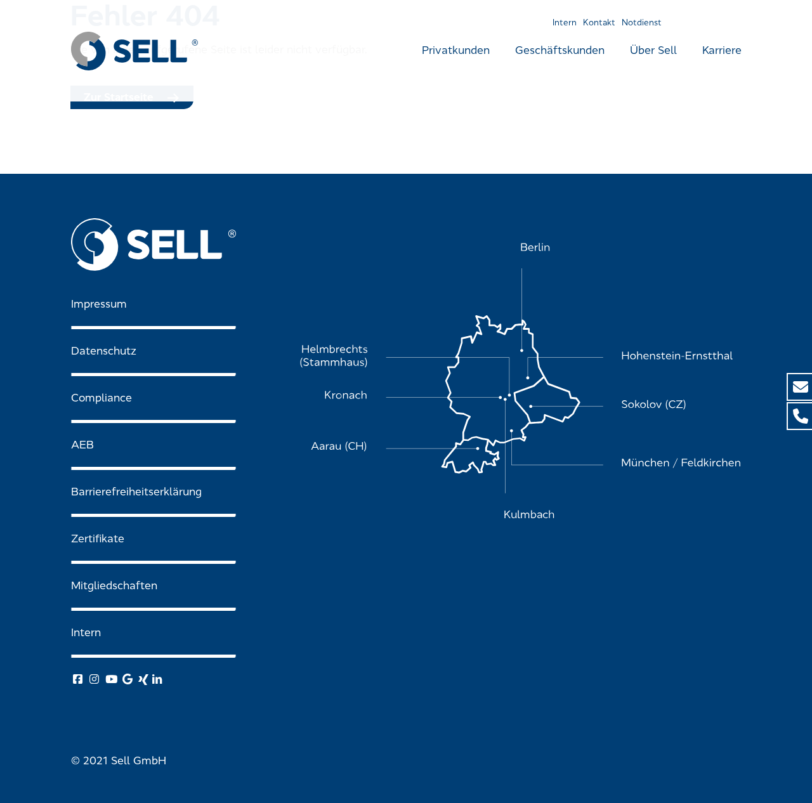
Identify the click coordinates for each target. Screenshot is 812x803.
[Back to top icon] (751, 777)
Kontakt (599, 22)
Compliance (101, 398)
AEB (82, 445)
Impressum (99, 304)
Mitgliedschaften (114, 585)
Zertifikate (97, 538)
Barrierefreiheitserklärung (136, 491)
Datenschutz (103, 351)
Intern (565, 22)
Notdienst (642, 22)
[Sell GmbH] (134, 50)
